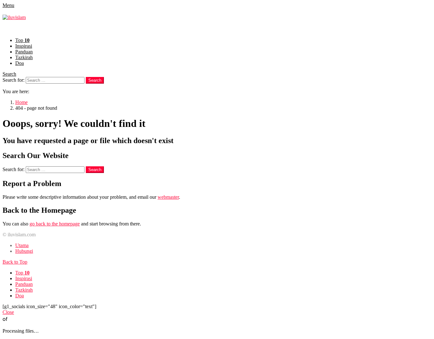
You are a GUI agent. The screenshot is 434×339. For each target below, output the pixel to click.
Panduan (24, 51)
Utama (22, 245)
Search (9, 74)
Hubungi (24, 251)
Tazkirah (24, 57)
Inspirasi (23, 46)
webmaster (168, 197)
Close (8, 312)
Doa (19, 63)
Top (22, 40)
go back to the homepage (55, 223)
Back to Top (15, 262)
